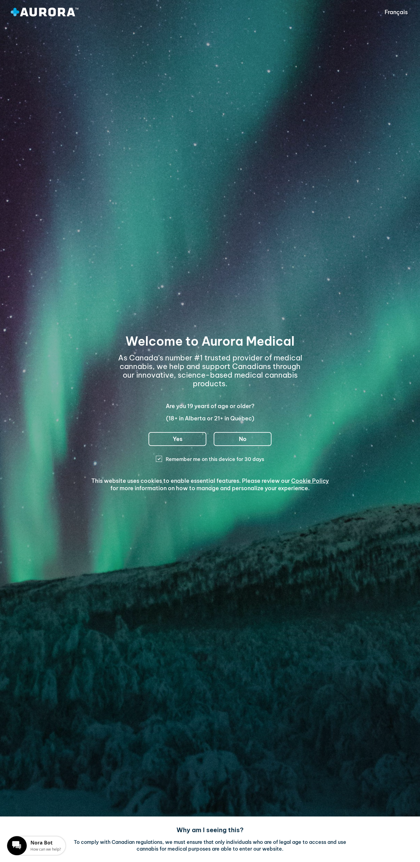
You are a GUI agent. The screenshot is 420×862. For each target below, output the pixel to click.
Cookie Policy (310, 480)
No (243, 439)
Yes (177, 439)
